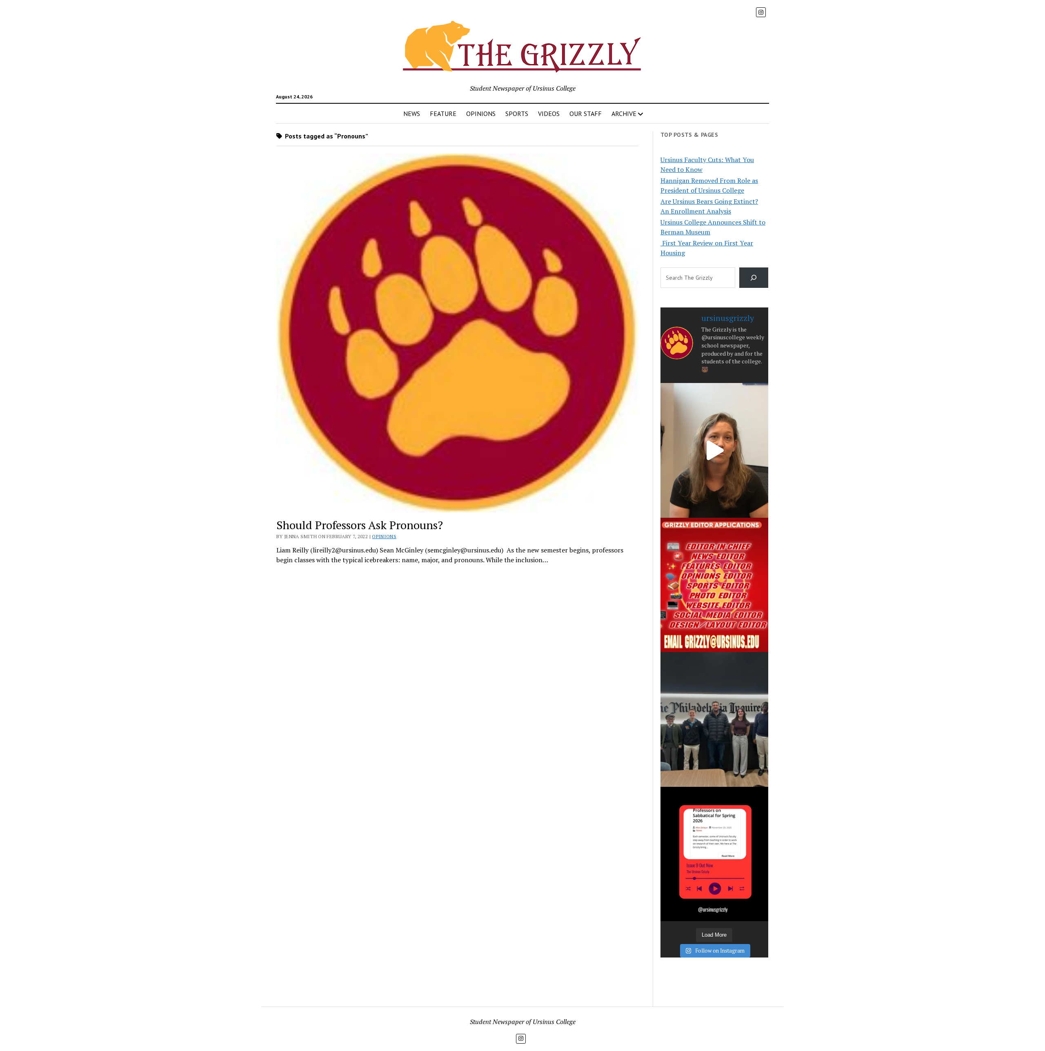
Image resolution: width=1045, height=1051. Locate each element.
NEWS (411, 113)
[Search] (753, 277)
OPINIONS (481, 113)
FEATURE (443, 113)
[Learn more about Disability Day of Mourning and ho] (714, 450)
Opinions (384, 536)
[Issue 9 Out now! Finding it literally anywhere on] (714, 854)
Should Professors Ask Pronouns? (359, 524)
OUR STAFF (585, 113)
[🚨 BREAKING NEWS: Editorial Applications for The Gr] (714, 585)
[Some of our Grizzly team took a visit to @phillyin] (714, 719)
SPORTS (516, 113)
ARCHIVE (623, 113)
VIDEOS (549, 113)
